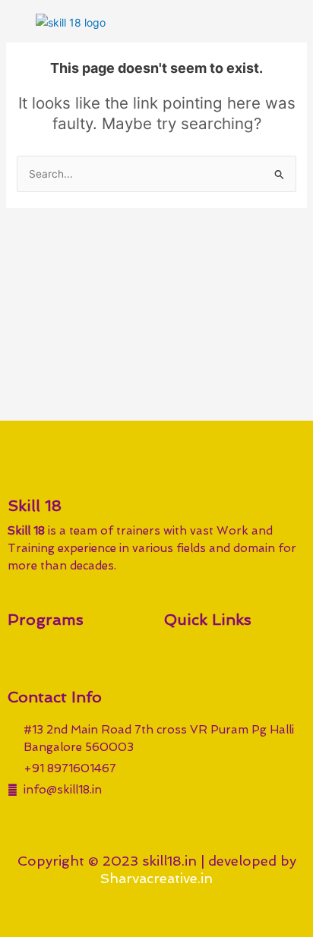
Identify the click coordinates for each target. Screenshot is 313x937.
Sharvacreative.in (156, 878)
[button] (289, 22)
